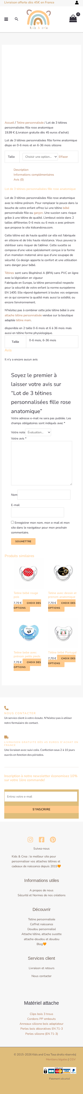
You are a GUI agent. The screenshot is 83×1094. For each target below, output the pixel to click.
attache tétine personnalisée (23, 315)
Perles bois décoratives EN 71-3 (41, 1029)
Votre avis (18, 438)
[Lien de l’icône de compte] (77, 2)
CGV (73, 1059)
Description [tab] (21, 170)
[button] (17, 19)
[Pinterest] (53, 840)
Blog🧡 (41, 944)
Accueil (9, 123)
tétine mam (23, 320)
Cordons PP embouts (41, 1019)
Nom (14, 495)
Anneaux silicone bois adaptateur (41, 1024)
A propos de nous (41, 890)
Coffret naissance (41, 924)
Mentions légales (56, 1059)
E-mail (15, 505)
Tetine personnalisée (30, 123)
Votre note (18, 432)
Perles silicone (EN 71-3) (41, 1034)
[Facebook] (42, 840)
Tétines (9, 273)
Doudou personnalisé (41, 929)
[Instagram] (30, 840)
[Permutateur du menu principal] (6, 19)
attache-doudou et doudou (41, 939)
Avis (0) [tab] (19, 180)
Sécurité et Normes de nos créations (42, 895)
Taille (11, 157)
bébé (66, 208)
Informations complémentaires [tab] (34, 175)
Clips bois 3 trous (41, 1014)
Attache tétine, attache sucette (41, 934)
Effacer (63, 157)
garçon (38, 213)
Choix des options (27, 605)
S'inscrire (41, 809)
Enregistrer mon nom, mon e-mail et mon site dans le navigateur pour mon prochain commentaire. (40, 528)
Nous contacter (41, 976)
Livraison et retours (41, 968)
